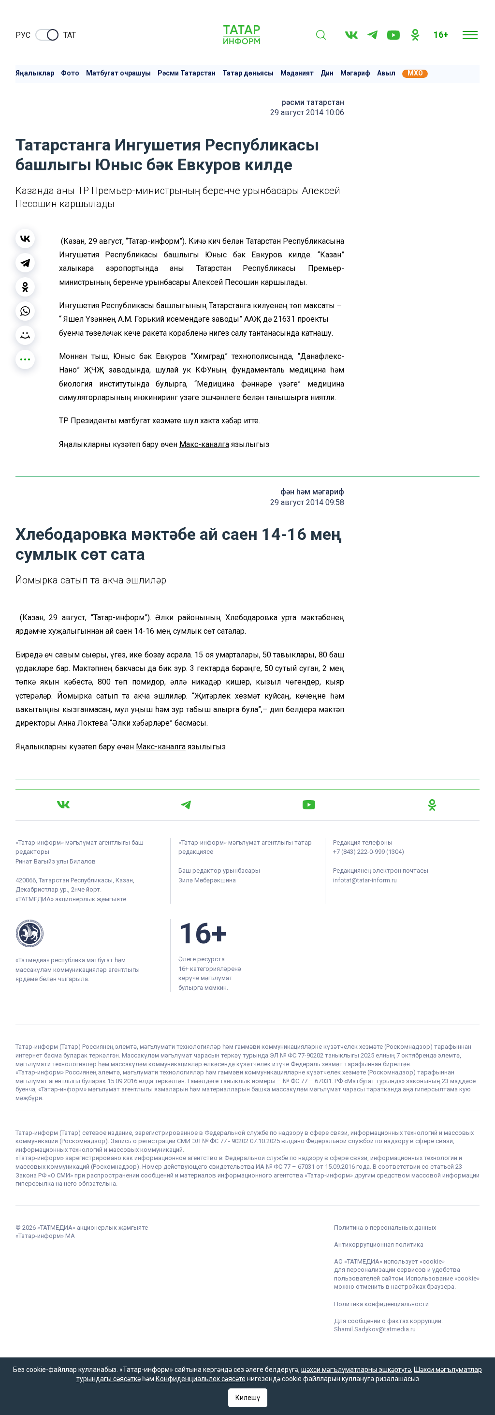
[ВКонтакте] (25, 238)
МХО (415, 73)
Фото (70, 73)
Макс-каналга (204, 444)
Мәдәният (297, 73)
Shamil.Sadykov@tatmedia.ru (375, 1329)
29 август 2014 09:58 (307, 502)
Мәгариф (355, 73)
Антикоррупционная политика (378, 1244)
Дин (327, 73)
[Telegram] (372, 35)
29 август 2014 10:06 (307, 112)
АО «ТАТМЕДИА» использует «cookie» (389, 1261)
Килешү (247, 1397)
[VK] (351, 35)
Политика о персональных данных (385, 1227)
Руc (22, 35)
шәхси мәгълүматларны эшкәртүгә (356, 1369)
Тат (69, 35)
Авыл (386, 73)
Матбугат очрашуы (118, 73)
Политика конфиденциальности (381, 1304)
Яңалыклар (34, 73)
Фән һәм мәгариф (312, 491)
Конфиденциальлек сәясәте (201, 1379)
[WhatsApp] (25, 311)
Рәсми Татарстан (187, 73)
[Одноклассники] (25, 287)
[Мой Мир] (25, 335)
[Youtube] (393, 35)
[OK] (415, 34)
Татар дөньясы (248, 73)
